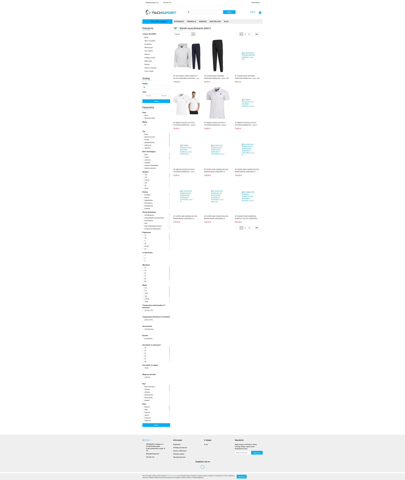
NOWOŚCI (203, 21)
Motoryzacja (148, 47)
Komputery (148, 44)
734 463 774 (150, 457)
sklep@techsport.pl (152, 454)
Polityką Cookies (172, 475)
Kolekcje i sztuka (150, 57)
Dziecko (147, 64)
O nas (206, 444)
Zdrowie (147, 54)
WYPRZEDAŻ (179, 21)
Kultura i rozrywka (150, 68)
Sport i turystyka (150, 41)
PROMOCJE (191, 21)
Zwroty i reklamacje (179, 451)
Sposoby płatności (179, 457)
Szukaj (156, 101)
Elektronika (148, 61)
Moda (146, 37)
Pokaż (156, 425)
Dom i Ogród (148, 51)
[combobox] (184, 34)
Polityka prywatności (180, 447)
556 (256, 34)
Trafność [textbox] (177, 34)
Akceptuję (241, 476)
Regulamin (177, 444)
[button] (177, 440)
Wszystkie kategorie (158, 21)
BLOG (226, 21)
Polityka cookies (178, 454)
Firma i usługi (149, 71)
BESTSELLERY (215, 21)
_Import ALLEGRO (149, 34)
